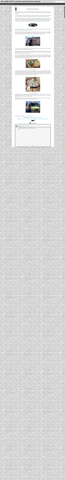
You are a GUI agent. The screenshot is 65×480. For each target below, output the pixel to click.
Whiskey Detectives (11, 3)
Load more (32, 145)
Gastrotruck (37, 21)
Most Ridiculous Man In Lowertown (37, 117)
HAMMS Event (43, 21)
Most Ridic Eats (42, 118)
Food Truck (23, 118)
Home (6, 3)
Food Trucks (27, 118)
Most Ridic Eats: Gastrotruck (33, 9)
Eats (20, 118)
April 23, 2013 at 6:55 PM (25, 125)
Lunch (39, 118)
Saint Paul (46, 118)
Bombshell (41, 54)
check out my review (25, 29)
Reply (18, 129)
